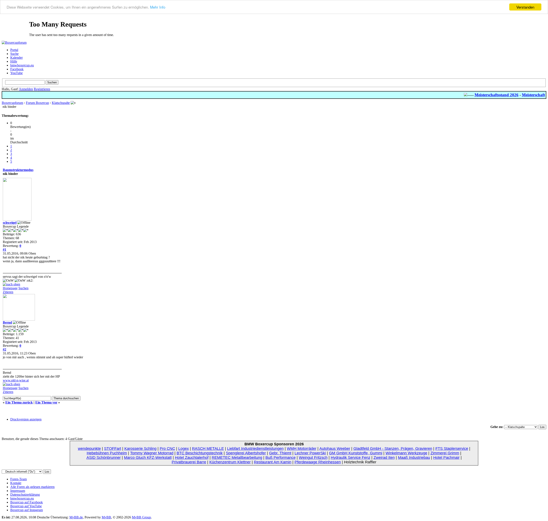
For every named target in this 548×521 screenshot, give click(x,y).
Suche (14, 54)
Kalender (16, 57)
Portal (14, 50)
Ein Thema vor (46, 402)
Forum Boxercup (37, 103)
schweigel (9, 222)
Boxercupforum (12, 103)
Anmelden (26, 89)
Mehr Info (157, 7)
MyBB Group (141, 517)
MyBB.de (76, 517)
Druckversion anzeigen (26, 419)
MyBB (106, 517)
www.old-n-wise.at (16, 380)
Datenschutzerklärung (25, 494)
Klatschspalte (61, 103)
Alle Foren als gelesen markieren (32, 487)
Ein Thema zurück (19, 402)
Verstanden (525, 7)
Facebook (17, 69)
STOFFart (112, 448)
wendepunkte (89, 448)
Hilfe (13, 61)
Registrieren (42, 89)
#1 (4, 249)
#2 (4, 349)
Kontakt (15, 483)
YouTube (16, 73)
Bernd (7, 322)
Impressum (17, 490)
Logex (183, 448)
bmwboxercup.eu (22, 65)
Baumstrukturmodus (18, 170)
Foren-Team (18, 479)
